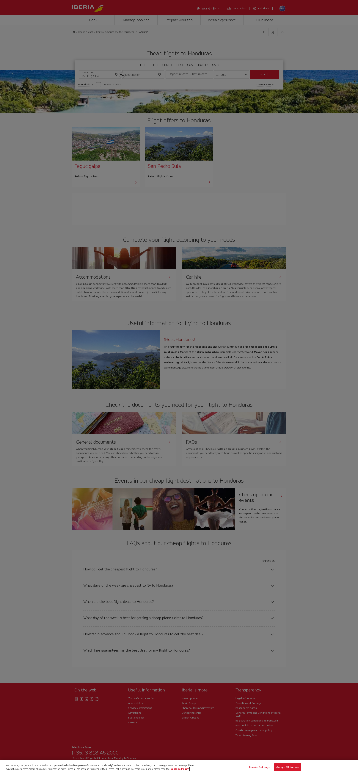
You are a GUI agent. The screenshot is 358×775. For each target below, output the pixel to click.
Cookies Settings (259, 767)
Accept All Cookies (287, 767)
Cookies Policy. (179, 768)
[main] (179, 767)
